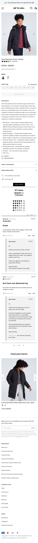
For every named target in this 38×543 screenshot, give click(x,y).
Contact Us (4, 492)
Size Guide (33, 84)
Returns (3, 499)
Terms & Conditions (7, 459)
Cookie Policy (5, 455)
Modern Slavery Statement (10, 478)
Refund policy (5, 470)
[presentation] (4, 34)
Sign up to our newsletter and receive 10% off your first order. (17, 422)
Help (2, 488)
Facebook (4, 517)
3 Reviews (15, 61)
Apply (33, 428)
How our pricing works (8, 69)
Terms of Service (6, 466)
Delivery (4, 496)
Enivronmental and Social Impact (12, 474)
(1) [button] (24, 210)
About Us (4, 447)
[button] (19, 184)
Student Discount (7, 525)
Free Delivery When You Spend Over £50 (21, 2)
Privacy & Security (7, 451)
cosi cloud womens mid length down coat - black (17, 402)
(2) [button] (24, 201)
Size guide (4, 503)
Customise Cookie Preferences (11, 462)
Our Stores (4, 507)
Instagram (4, 521)
